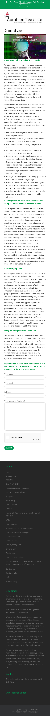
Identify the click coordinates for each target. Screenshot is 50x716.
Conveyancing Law (13, 544)
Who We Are (11, 476)
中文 (8, 577)
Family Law (10, 553)
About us (9, 480)
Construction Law (13, 536)
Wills (8, 520)
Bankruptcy (10, 500)
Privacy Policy (11, 581)
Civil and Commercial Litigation (18, 532)
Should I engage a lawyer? (17, 492)
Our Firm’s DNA (12, 484)
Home (8, 472)
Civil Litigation (11, 504)
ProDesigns (33, 712)
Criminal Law (11, 549)
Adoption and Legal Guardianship (19, 528)
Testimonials (11, 573)
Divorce (9, 508)
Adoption (9, 496)
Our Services (11, 524)
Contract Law (11, 540)
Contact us (10, 569)
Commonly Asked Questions (17, 488)
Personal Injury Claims (15, 557)
